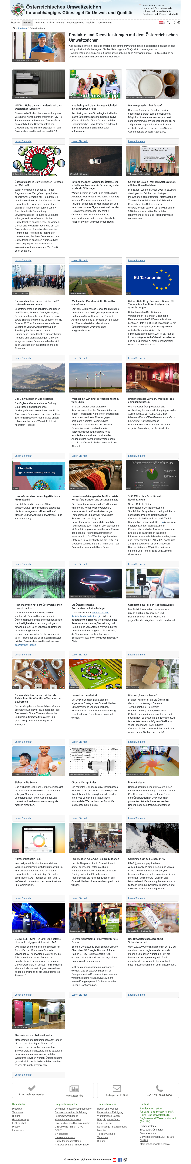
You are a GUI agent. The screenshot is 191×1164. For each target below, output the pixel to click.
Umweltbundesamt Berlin (68, 1141)
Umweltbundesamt (65, 1137)
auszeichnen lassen (25, 645)
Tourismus (17, 1112)
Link (162, 522)
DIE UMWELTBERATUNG (69, 1126)
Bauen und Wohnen (107, 1108)
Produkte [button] (27, 22)
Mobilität (101, 1130)
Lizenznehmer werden (31, 1094)
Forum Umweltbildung (66, 1116)
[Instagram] (125, 1159)
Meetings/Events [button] (75, 22)
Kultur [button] (50, 22)
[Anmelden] (178, 22)
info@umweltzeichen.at (157, 1144)
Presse (16, 1126)
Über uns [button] (15, 22)
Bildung (16, 1116)
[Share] (173, 22)
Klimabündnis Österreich (68, 1119)
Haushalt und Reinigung (110, 1112)
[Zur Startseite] (13, 29)
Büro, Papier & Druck (108, 1119)
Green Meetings (20, 1119)
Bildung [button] (60, 22)
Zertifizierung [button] (104, 22)
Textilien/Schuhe (106, 1134)
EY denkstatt (61, 1134)
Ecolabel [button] (90, 22)
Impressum (18, 1130)
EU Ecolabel (19, 1123)
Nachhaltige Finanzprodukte (112, 1126)
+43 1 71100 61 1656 (159, 1095)
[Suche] (168, 22)
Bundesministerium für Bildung (71, 1112)
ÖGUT (58, 1130)
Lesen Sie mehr (23, 141)
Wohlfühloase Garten (108, 1116)
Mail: (142, 1144)
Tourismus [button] (39, 22)
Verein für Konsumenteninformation (73, 1108)
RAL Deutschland (64, 1144)
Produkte (22, 28)
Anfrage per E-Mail (117, 1095)
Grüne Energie (105, 1123)
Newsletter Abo (74, 1095)
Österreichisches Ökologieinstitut (72, 1123)
